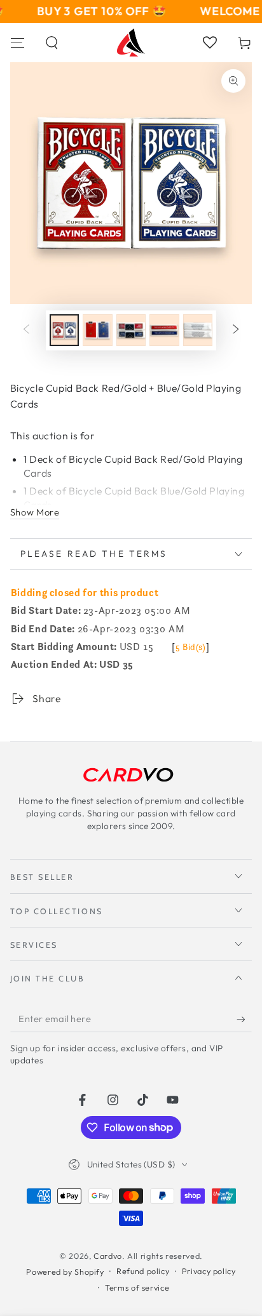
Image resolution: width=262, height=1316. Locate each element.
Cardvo (107, 1256)
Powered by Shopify (65, 1271)
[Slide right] (236, 330)
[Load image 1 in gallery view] (64, 330)
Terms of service (137, 1287)
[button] (52, 42)
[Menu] (17, 42)
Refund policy (142, 1271)
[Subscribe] (244, 1019)
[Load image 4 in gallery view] (164, 330)
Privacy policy (209, 1271)
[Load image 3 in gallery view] (131, 330)
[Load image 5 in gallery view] (197, 330)
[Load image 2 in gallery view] (97, 330)
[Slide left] (26, 330)
